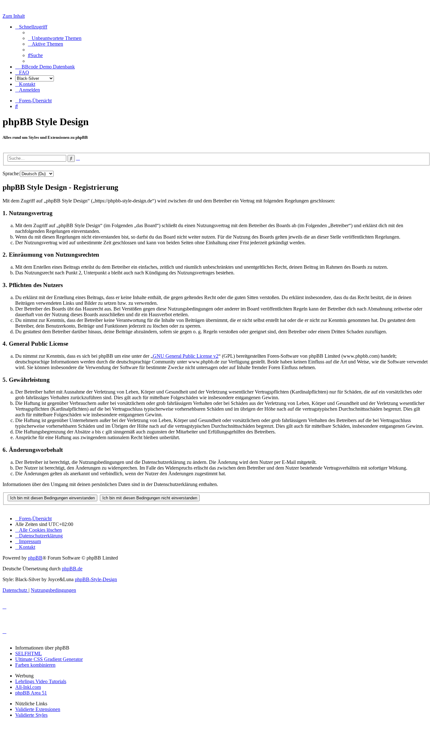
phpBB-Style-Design (96, 579)
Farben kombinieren (35, 665)
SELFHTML (28, 653)
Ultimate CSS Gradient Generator (49, 659)
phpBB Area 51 (31, 692)
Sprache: (11, 173)
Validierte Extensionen (37, 709)
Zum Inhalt (14, 16)
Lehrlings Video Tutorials (40, 681)
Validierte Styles (31, 715)
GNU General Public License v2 (185, 356)
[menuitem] (54, 38)
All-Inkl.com (28, 687)
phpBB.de (72, 568)
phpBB (35, 558)
